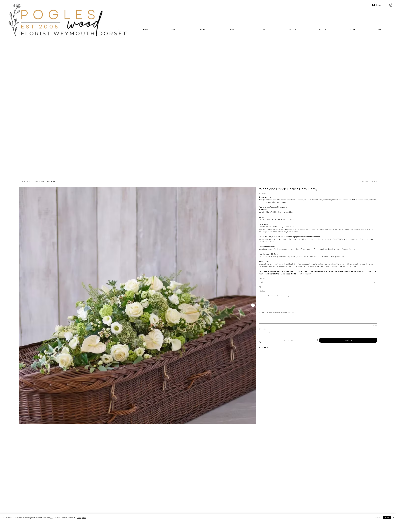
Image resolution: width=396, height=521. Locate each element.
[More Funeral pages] (235, 29)
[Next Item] (253, 305)
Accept (387, 518)
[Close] (393, 517)
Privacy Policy (81, 518)
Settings (377, 518)
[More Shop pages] (175, 29)
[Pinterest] (265, 348)
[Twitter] (267, 348)
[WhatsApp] (260, 348)
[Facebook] (263, 348)
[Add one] (269, 333)
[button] (390, 4)
